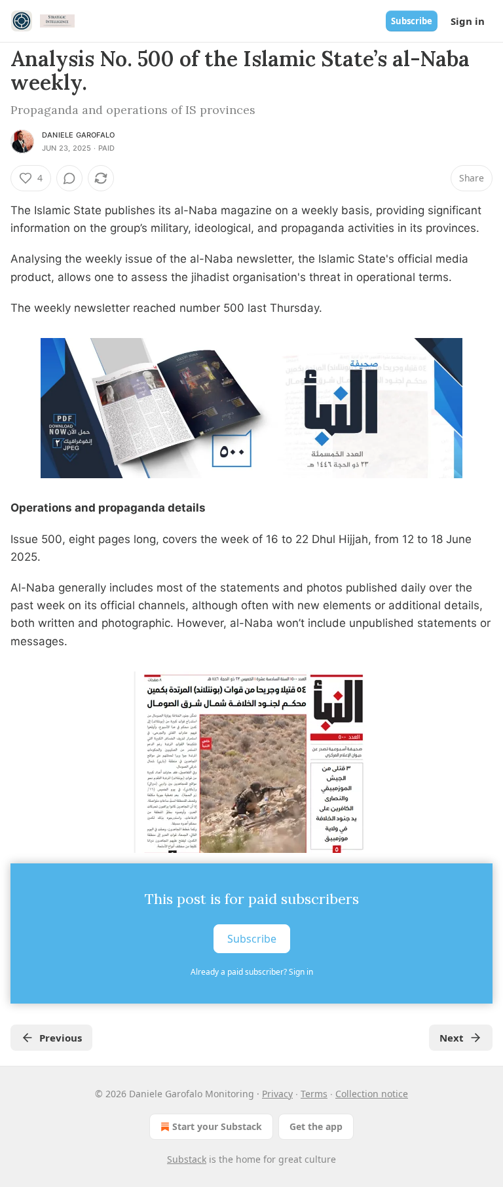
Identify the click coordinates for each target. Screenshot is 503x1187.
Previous (60, 1037)
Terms (314, 1093)
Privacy (277, 1093)
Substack (186, 1159)
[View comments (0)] (69, 178)
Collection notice (371, 1093)
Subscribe (411, 21)
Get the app (316, 1126)
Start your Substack (217, 1126)
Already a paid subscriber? (252, 971)
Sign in (468, 21)
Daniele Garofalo (78, 135)
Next (451, 1037)
